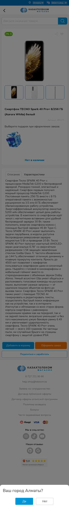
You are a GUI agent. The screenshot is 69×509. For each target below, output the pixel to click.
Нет (44, 501)
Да (24, 501)
